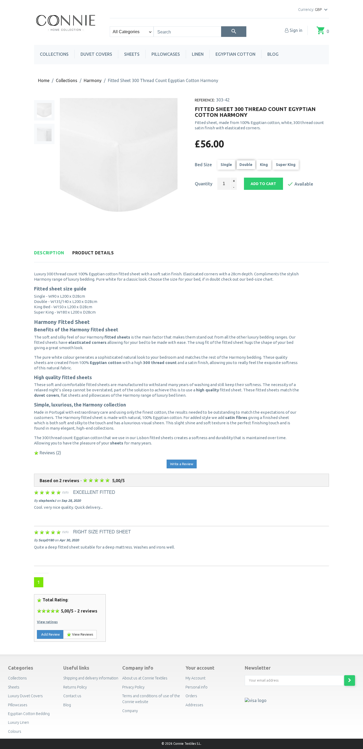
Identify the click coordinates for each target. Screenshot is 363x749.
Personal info (196, 687)
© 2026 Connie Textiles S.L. (181, 743)
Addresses (194, 705)
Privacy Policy (133, 687)
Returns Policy (75, 687)
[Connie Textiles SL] (66, 22)
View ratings (47, 622)
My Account (195, 678)
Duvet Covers (96, 54)
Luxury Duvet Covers (25, 696)
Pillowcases (165, 54)
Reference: (205, 100)
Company (130, 711)
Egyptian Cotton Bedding (29, 714)
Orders (191, 696)
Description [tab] (49, 253)
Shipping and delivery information (90, 678)
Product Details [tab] (93, 253)
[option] (44, 110)
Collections (54, 54)
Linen (198, 54)
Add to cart (263, 184)
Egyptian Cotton (235, 54)
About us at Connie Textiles (144, 678)
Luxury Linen (18, 722)
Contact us (72, 696)
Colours (14, 731)
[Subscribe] (349, 680)
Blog (272, 54)
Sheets (132, 54)
